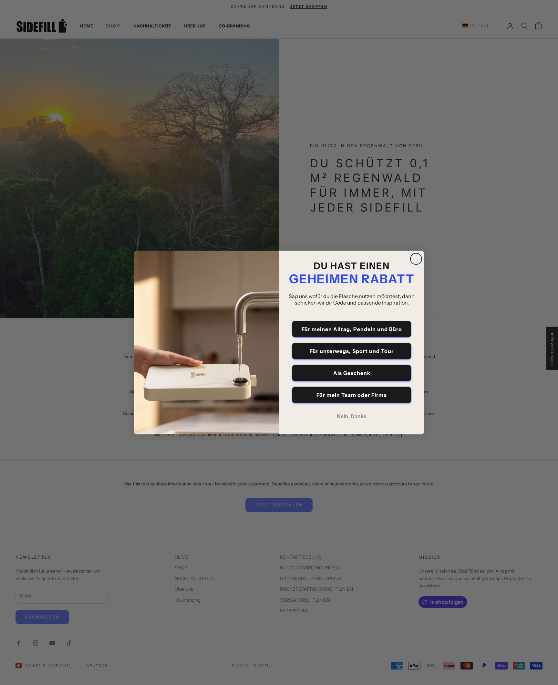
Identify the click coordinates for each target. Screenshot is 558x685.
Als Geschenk (351, 373)
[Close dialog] (416, 259)
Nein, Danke (352, 416)
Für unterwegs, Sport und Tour (352, 351)
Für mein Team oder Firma (351, 395)
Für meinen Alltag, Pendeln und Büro (352, 329)
